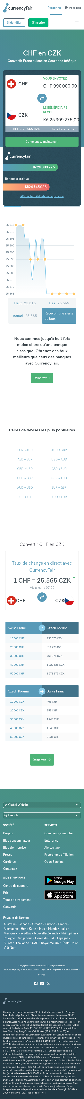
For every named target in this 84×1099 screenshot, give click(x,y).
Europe (50, 924)
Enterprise (51, 840)
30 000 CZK (17, 719)
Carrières (9, 862)
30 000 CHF (17, 656)
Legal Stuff (45, 969)
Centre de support (15, 886)
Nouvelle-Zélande (46, 933)
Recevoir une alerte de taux (59, 316)
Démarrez (42, 378)
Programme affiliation (59, 855)
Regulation (57, 969)
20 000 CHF (17, 647)
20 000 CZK (17, 710)
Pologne (9, 938)
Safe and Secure (71, 969)
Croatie (37, 924)
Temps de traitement (17, 900)
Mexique (9, 933)
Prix (6, 893)
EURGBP (59, 487)
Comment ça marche (58, 833)
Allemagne (11, 929)
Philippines (68, 933)
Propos (8, 833)
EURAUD (25, 450)
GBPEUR (59, 469)
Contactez (10, 869)
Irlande (52, 929)
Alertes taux (52, 848)
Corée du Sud (44, 938)
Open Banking (53, 862)
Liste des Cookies (30, 969)
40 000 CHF (17, 664)
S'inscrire (38, 23)
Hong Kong (28, 929)
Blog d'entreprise (14, 848)
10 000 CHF (17, 638)
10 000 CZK (17, 701)
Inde (42, 929)
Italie (64, 929)
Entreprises (73, 8)
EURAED (25, 497)
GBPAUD (59, 478)
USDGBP (25, 478)
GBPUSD (25, 469)
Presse (7, 855)
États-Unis (70, 943)
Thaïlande (22, 943)
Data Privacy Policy (12, 969)
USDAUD (59, 459)
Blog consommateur (16, 840)
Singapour (25, 938)
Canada (24, 924)
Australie (10, 924)
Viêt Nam (10, 948)
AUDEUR (59, 497)
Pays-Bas (25, 933)
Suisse (8, 943)
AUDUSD (25, 487)
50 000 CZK (17, 737)
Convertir (9, 907)
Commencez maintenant (42, 142)
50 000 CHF (17, 673)
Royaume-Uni (50, 943)
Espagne (62, 938)
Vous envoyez (55, 78)
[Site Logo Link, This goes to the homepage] (17, 8)
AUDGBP (59, 450)
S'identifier (14, 23)
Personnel (55, 8)
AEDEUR (25, 459)
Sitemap (41, 975)
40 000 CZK (17, 728)
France (63, 924)
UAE (35, 943)
